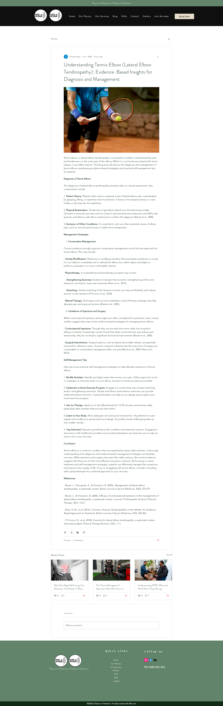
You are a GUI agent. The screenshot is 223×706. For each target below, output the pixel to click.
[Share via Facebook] (65, 532)
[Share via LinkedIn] (77, 532)
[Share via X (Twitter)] (71, 532)
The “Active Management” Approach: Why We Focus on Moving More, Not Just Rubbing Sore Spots (110, 587)
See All (169, 555)
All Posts (54, 39)
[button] (169, 39)
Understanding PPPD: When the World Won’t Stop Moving (153, 587)
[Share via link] (84, 532)
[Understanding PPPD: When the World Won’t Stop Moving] (153, 570)
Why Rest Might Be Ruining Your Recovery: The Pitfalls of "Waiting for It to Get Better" (69, 587)
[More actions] (157, 56)
